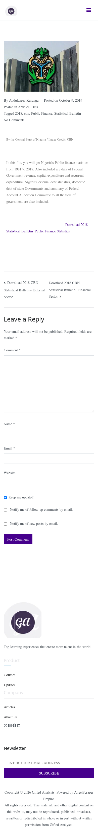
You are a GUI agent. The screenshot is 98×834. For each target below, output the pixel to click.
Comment (12, 350)
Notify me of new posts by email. (34, 523)
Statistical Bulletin (67, 113)
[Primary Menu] (89, 10)
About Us (11, 717)
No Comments (14, 119)
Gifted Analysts (43, 792)
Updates (9, 684)
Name (9, 423)
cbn (26, 113)
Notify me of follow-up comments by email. (41, 509)
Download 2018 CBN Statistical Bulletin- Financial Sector (70, 289)
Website (9, 472)
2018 (18, 113)
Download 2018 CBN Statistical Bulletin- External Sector (24, 289)
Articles (23, 106)
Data (34, 106)
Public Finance (41, 113)
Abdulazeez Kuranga (23, 100)
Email (9, 448)
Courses (10, 674)
